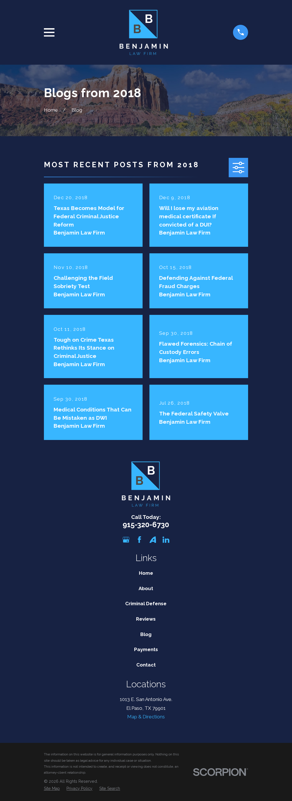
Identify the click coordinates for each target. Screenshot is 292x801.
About (146, 588)
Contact (146, 665)
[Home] (143, 32)
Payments (146, 649)
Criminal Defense (146, 603)
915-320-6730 (146, 524)
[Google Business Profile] (126, 539)
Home (146, 573)
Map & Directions (146, 717)
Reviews (146, 619)
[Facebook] (139, 539)
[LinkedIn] (166, 539)
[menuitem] (52, 788)
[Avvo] (152, 539)
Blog (145, 634)
